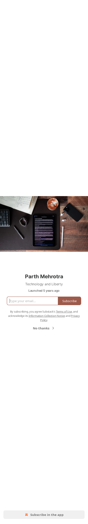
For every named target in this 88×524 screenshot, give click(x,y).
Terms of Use (64, 311)
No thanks (41, 328)
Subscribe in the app (47, 515)
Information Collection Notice (47, 316)
